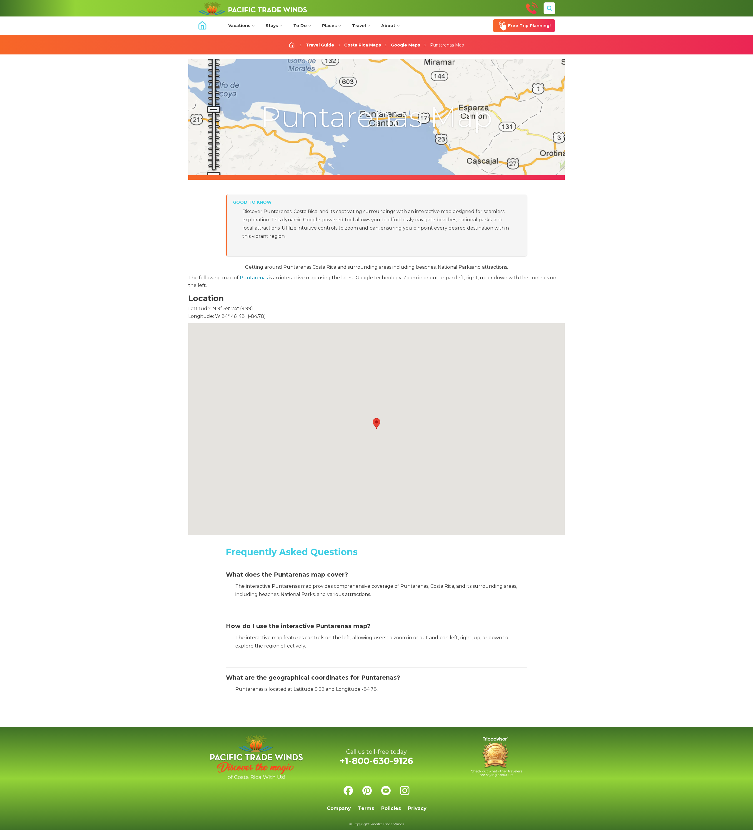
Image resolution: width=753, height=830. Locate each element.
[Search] (549, 8)
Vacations (239, 25)
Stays (272, 25)
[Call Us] (532, 8)
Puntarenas (254, 277)
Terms (366, 808)
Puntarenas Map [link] (447, 45)
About (388, 25)
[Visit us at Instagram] (404, 790)
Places (329, 25)
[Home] (252, 8)
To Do (300, 25)
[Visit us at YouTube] (386, 790)
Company (339, 808)
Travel (359, 25)
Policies (391, 808)
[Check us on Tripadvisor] (496, 757)
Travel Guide (320, 45)
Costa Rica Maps (362, 45)
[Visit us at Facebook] (348, 790)
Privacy (417, 808)
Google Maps (405, 45)
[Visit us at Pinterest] (367, 790)
